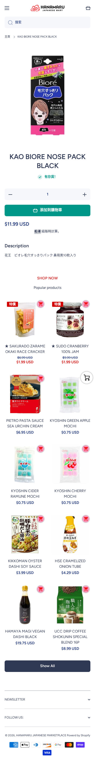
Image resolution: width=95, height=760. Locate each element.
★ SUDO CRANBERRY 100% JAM (70, 349)
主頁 (7, 36)
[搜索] (9, 22)
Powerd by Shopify (78, 735)
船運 (37, 231)
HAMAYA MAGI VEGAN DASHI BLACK (25, 634)
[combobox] (47, 22)
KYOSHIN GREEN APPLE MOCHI (70, 423)
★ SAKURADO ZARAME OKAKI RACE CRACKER (25, 349)
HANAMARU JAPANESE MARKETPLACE (41, 735)
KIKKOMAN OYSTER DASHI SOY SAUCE (25, 564)
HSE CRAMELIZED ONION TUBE (70, 564)
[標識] (47, 8)
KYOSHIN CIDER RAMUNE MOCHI (25, 494)
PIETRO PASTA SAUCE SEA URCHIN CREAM (25, 423)
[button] (88, 8)
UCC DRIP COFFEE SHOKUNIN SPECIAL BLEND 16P (70, 637)
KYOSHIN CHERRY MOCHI (70, 494)
